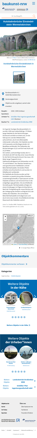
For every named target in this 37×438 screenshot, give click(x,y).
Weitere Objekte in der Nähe (17, 325)
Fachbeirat (24, 410)
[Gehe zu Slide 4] (16, 317)
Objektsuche (5, 404)
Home (3, 430)
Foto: (14, 58)
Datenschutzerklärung (26, 430)
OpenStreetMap (23, 244)
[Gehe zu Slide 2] (13, 317)
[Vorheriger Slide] (2, 296)
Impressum (16, 430)
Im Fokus (4, 410)
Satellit (30, 215)
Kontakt (9, 430)
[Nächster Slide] (35, 296)
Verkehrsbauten (16, 276)
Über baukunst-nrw (27, 407)
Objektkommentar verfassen (13, 264)
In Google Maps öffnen (27, 248)
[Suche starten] (34, 16)
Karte (3, 407)
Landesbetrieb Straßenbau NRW (21, 122)
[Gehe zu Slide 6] (19, 317)
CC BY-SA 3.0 (31, 60)
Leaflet (15, 244)
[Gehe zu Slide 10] (24, 317)
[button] (18, 228)
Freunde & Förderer (27, 413)
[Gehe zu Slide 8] (21, 317)
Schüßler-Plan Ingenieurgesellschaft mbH (17, 387)
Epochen (4, 413)
